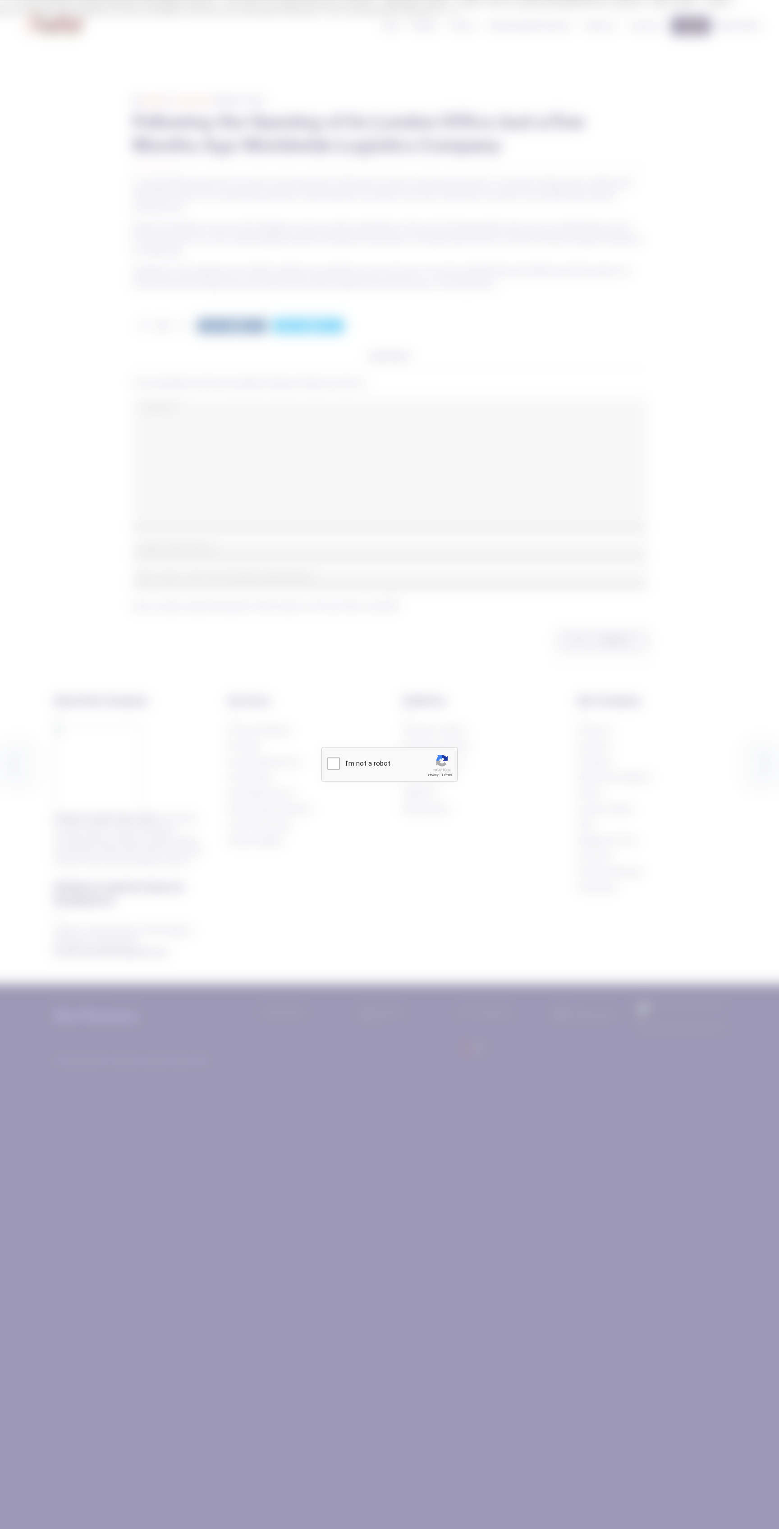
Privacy (433, 775)
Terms (446, 775)
